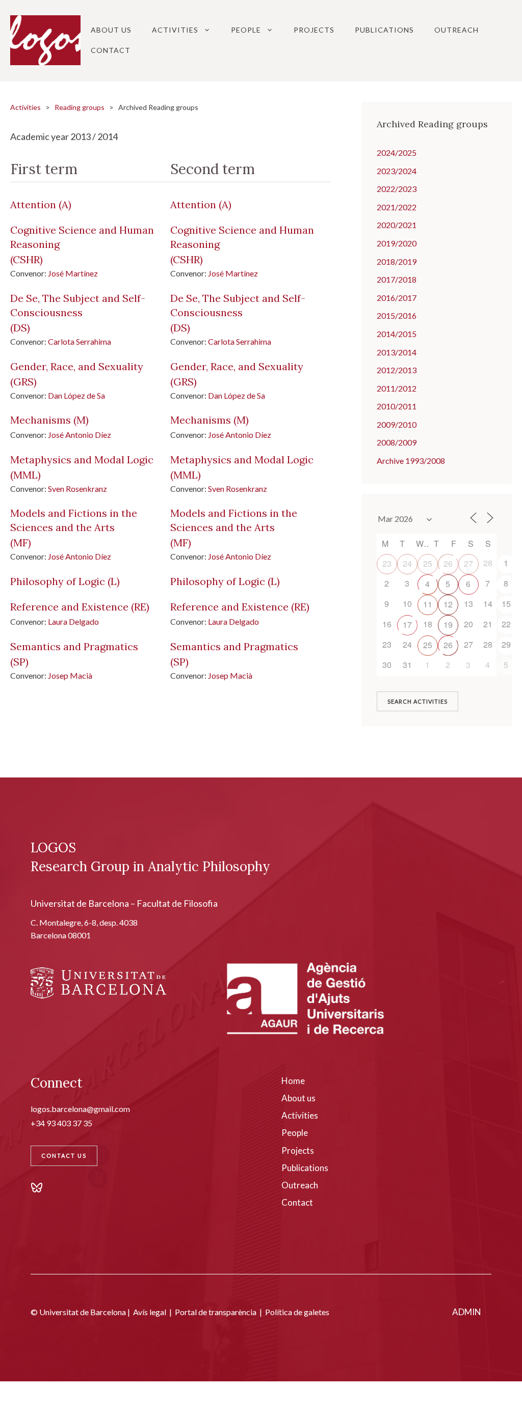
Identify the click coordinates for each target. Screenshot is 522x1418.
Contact (110, 50)
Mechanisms (40, 419)
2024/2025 (396, 152)
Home (293, 1080)
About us (298, 1098)
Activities (175, 29)
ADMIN (466, 1311)
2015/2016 (396, 315)
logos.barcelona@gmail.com (80, 1109)
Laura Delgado (73, 621)
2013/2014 (396, 352)
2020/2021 (396, 225)
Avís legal (149, 1312)
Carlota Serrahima (79, 341)
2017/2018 (396, 279)
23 (387, 563)
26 (448, 563)
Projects (314, 29)
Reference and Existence (69, 606)
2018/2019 (396, 261)
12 (448, 604)
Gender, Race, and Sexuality (76, 366)
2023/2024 (396, 171)
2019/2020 (396, 243)
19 (448, 624)
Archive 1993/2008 (411, 460)
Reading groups (80, 107)
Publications (384, 29)
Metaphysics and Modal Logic (81, 459)
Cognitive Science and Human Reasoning (82, 237)
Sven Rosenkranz (77, 488)
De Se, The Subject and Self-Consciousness (77, 305)
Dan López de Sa (76, 395)
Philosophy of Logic (57, 581)
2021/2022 (396, 207)
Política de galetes (297, 1312)
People (246, 29)
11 (427, 604)
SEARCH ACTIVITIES (417, 701)
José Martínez (73, 273)
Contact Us (64, 1155)
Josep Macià (70, 675)
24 (407, 563)
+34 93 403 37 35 (61, 1123)
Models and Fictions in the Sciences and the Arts (73, 520)
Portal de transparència (215, 1312)
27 (468, 563)
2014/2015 (396, 334)
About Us (111, 29)
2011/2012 (396, 388)
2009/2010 (396, 424)
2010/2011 (396, 406)
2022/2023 (396, 188)
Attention (33, 204)
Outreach (456, 29)
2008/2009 (396, 442)
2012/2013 (396, 370)
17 (407, 624)
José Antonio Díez (79, 434)
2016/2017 (396, 297)
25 (427, 563)
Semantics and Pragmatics (74, 646)
